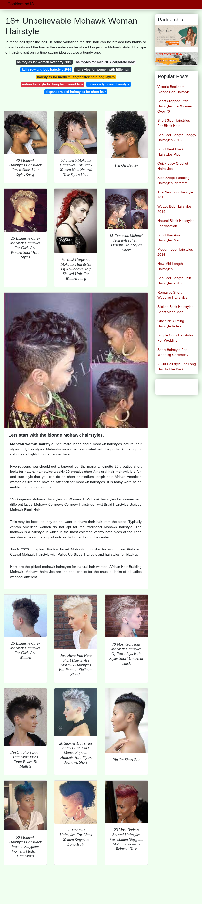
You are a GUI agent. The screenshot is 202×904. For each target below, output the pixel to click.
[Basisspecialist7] (176, 36)
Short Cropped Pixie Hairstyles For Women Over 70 (174, 106)
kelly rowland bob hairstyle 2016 (46, 69)
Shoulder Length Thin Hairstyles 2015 (174, 280)
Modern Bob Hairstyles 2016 (175, 251)
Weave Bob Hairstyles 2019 (174, 209)
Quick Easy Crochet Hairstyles (172, 166)
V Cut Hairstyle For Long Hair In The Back (176, 366)
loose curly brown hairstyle (108, 84)
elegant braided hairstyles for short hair (76, 92)
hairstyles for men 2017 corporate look (105, 62)
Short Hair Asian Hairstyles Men (170, 237)
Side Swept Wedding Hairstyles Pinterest (173, 180)
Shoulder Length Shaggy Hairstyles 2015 (176, 137)
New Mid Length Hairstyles (170, 266)
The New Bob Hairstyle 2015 (175, 194)
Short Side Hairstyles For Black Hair (173, 123)
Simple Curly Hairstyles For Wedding (175, 337)
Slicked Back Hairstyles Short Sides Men (175, 309)
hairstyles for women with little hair (103, 69)
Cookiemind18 (20, 4)
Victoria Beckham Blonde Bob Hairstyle (173, 89)
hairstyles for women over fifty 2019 (44, 62)
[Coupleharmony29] (176, 58)
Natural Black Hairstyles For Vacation (175, 223)
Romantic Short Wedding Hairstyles (172, 294)
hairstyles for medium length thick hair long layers (76, 77)
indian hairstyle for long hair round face (52, 84)
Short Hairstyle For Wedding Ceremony (172, 352)
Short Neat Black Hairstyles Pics (170, 151)
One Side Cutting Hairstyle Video (170, 323)
